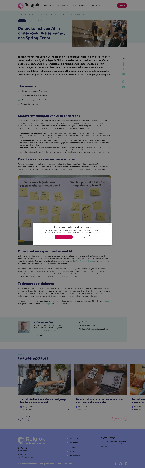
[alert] (72, 234)
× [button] (109, 224)
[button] (72, 242)
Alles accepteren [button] (64, 237)
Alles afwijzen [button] (82, 237)
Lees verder (96, 232)
